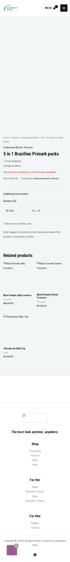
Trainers (35, 527)
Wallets (35, 523)
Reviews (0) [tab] (9, 201)
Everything (35, 451)
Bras (35, 496)
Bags (35, 487)
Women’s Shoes (35, 491)
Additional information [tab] (15, 193)
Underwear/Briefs (30, 137)
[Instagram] (35, 554)
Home (6, 137)
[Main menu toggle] (63, 7)
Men (35, 460)
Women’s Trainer (35, 500)
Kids (35, 464)
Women (15, 137)
